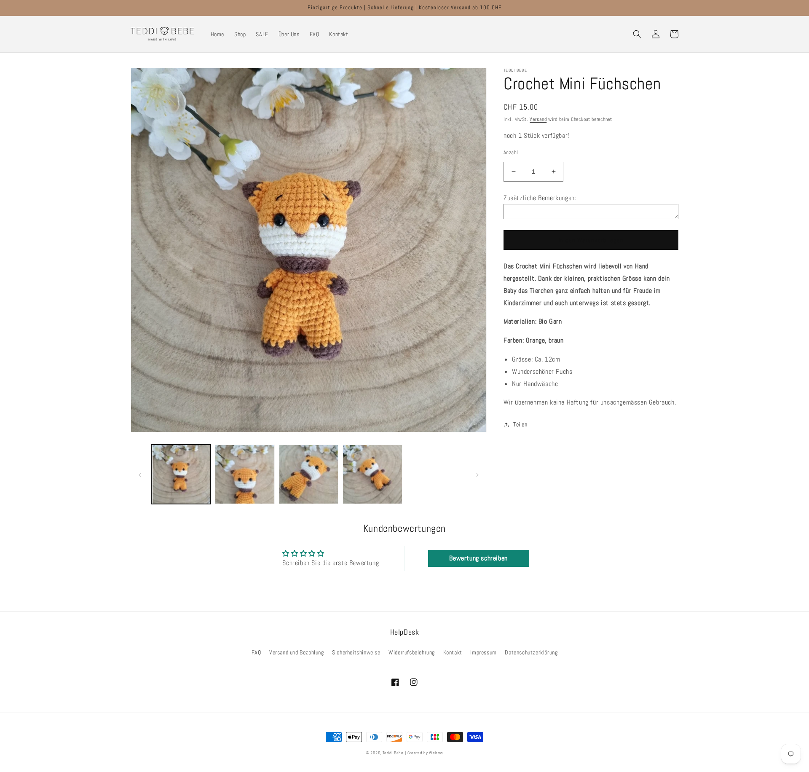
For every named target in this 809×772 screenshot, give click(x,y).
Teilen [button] (520, 424)
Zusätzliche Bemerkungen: (540, 197)
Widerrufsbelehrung (411, 652)
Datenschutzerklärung (531, 652)
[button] (637, 34)
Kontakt (452, 652)
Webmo (436, 753)
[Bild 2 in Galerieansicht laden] (244, 474)
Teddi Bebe (393, 753)
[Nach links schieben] (140, 474)
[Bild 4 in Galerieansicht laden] (372, 474)
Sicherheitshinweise (356, 652)
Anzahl (511, 152)
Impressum (483, 652)
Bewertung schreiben (478, 558)
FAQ (256, 652)
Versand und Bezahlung (296, 652)
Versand (538, 119)
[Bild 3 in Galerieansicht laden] (308, 474)
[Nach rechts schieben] (477, 474)
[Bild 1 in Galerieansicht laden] (181, 474)
